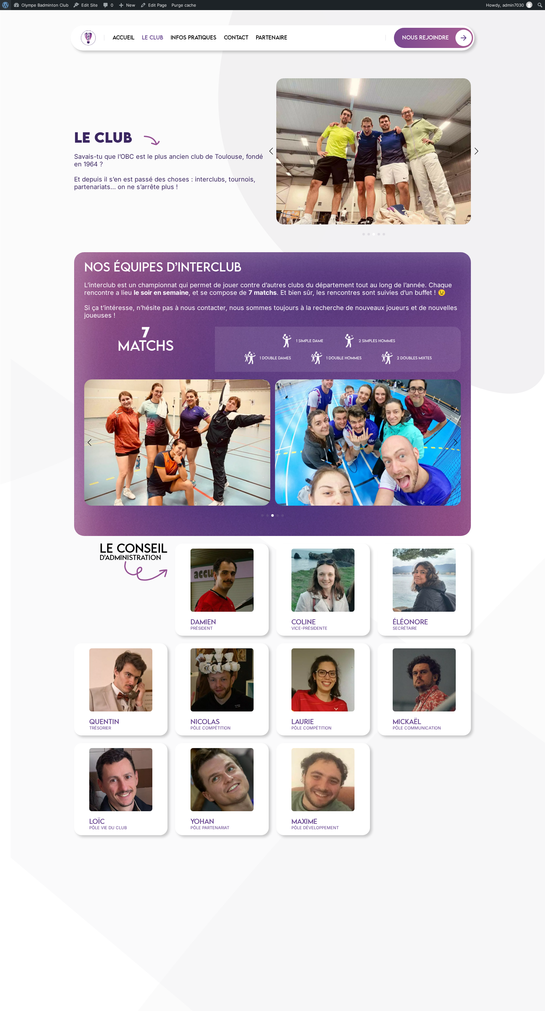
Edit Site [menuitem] (89, 5)
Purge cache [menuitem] (184, 5)
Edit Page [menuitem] (157, 5)
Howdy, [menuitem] (505, 5)
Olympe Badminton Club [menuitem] (44, 5)
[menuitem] (5, 5)
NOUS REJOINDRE (425, 37)
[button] (363, 234)
